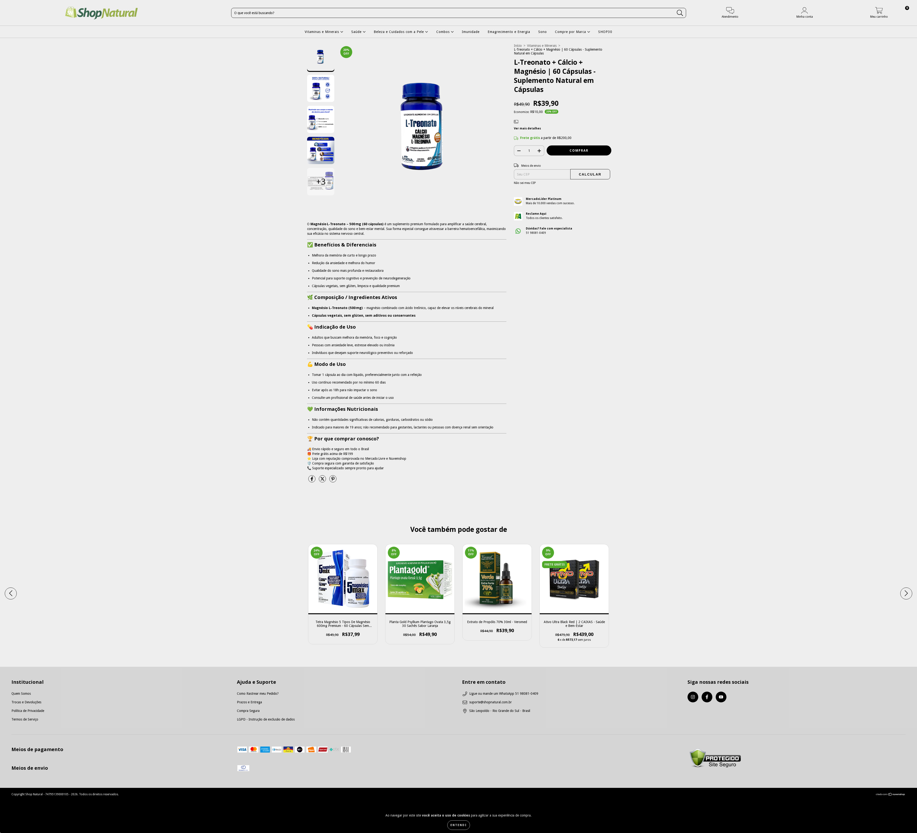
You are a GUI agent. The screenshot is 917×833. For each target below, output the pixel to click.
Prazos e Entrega (249, 702)
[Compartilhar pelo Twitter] (323, 481)
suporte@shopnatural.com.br (490, 702)
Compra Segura (248, 711)
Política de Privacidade (27, 711)
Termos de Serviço (24, 719)
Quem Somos (21, 693)
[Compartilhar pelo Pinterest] (332, 481)
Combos (443, 32)
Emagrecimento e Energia (509, 32)
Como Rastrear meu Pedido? (258, 693)
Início (518, 46)
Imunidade (471, 32)
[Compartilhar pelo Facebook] (312, 481)
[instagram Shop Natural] (693, 697)
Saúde (357, 32)
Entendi (458, 825)
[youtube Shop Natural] (721, 697)
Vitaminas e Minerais (322, 32)
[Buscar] (680, 13)
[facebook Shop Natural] (707, 697)
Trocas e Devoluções (26, 702)
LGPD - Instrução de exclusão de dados (266, 719)
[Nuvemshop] (891, 795)
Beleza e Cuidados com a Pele (399, 32)
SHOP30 (605, 32)
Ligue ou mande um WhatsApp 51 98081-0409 (503, 693)
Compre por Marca (571, 32)
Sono (542, 32)
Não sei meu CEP (525, 183)
